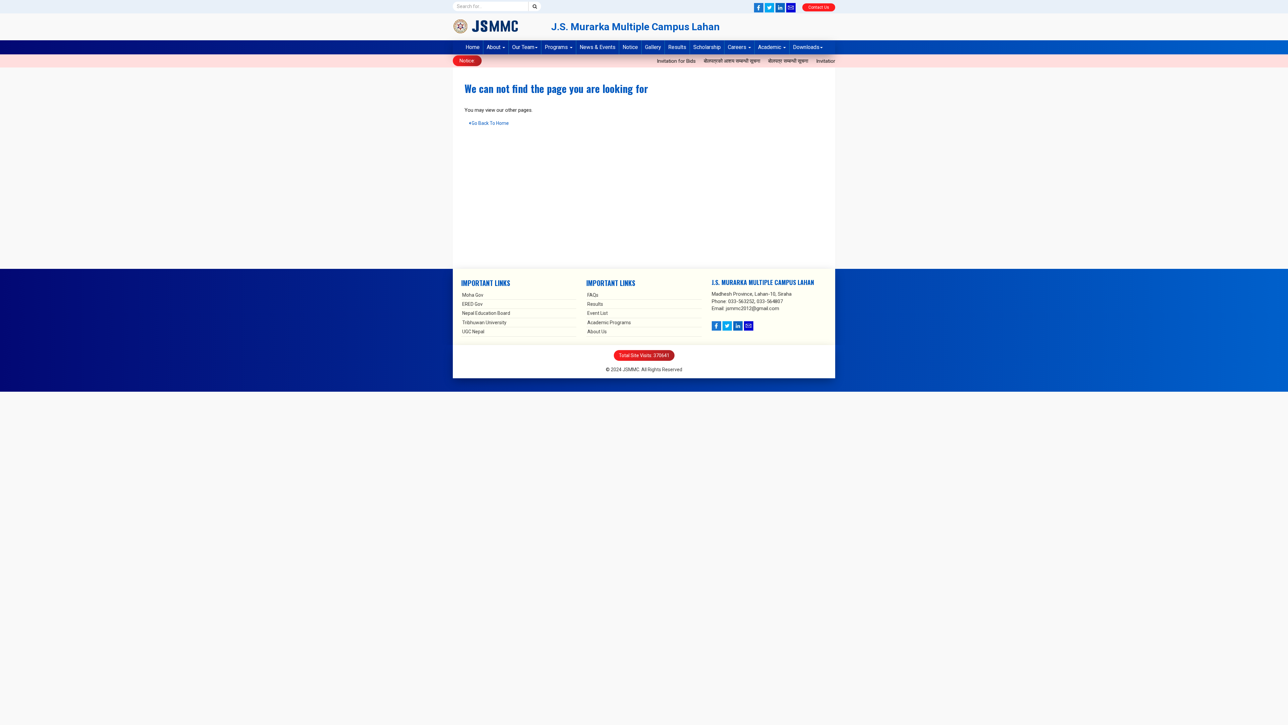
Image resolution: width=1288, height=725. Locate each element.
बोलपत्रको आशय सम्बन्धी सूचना (708, 61)
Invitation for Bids (652, 61)
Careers (738, 47)
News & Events (597, 47)
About (494, 47)
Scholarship (707, 47)
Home (473, 47)
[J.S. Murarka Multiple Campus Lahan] (497, 26)
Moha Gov (472, 295)
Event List (597, 313)
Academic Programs (609, 322)
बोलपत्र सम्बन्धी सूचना (764, 61)
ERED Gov (472, 304)
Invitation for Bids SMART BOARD (828, 61)
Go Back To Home (490, 123)
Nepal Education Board (486, 313)
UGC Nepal (473, 331)
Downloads (806, 47)
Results (677, 47)
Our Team (523, 47)
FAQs (592, 295)
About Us (597, 331)
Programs (557, 47)
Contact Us (818, 7)
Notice (630, 47)
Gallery (653, 47)
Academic (770, 47)
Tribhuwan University (484, 322)
